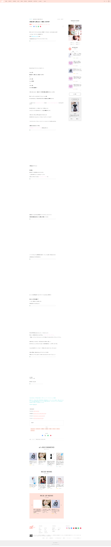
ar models (40, 1)
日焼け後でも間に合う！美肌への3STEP (40, 439)
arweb (30, 439)
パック (44, 24)
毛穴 (42, 24)
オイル (46, 24)
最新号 (59, 529)
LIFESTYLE (35, 1)
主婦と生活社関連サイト (55, 542)
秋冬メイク (72, 44)
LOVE (18, 1)
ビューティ (33, 24)
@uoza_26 (35, 404)
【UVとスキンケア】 (35, 36)
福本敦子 (62, 19)
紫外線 (41, 24)
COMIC (22, 1)
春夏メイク (77, 44)
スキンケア (36, 24)
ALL (73, 51)
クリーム (49, 24)
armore (45, 1)
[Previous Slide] (32, 505)
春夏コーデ (77, 42)
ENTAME (25, 1)
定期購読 (53, 531)
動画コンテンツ (54, 529)
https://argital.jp (36, 411)
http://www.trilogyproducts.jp (38, 418)
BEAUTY (10, 1)
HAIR (6, 1)
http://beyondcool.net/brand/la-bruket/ (39, 413)
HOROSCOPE (30, 1)
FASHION (14, 1)
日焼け (39, 24)
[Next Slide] (61, 505)
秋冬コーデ (72, 42)
